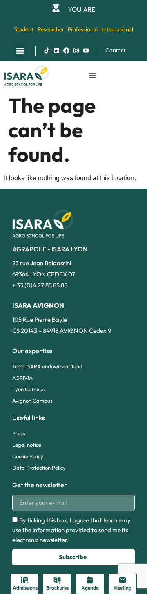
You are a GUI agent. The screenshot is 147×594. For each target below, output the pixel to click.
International (117, 29)
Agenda (90, 588)
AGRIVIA (22, 377)
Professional (83, 29)
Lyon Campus (28, 389)
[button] (20, 50)
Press (18, 433)
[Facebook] (66, 51)
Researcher (51, 29)
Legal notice (26, 445)
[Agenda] (90, 580)
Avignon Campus (32, 400)
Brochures (57, 588)
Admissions (25, 588)
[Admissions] (24, 580)
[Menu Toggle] (92, 76)
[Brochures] (57, 580)
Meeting (122, 588)
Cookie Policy (27, 456)
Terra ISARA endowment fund (47, 366)
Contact (115, 50)
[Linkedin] (56, 51)
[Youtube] (86, 51)
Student (23, 29)
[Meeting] (122, 580)
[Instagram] (76, 51)
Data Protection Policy (39, 467)
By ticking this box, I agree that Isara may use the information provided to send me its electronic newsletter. (71, 530)
